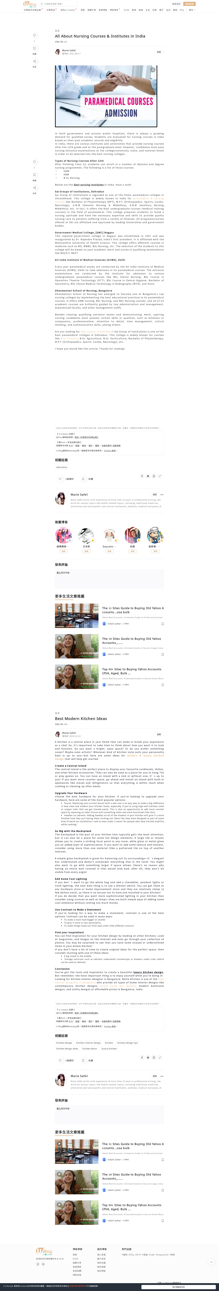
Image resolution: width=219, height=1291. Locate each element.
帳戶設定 (101, 1258)
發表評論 (63, 572)
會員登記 (176, 3)
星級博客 (103, 9)
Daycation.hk (109, 546)
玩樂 (154, 9)
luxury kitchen (109, 1048)
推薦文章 (91, 9)
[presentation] (54, 536)
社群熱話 (51, 9)
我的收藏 (101, 1262)
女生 (148, 9)
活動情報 (116, 445)
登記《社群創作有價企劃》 (87, 437)
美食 (134, 9)
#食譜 (145, 1254)
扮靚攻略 (106, 445)
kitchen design (64, 1042)
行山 (182, 9)
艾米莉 (86, 546)
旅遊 (141, 9)
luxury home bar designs (118, 985)
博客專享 (114, 9)
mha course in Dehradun (96, 331)
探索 (83, 9)
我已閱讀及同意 (178, 1287)
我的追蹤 (101, 1266)
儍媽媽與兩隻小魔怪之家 (63, 546)
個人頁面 (101, 1254)
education (61, 467)
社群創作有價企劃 (32, 9)
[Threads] (34, 209)
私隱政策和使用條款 (77, 1286)
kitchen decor (90, 1048)
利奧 (132, 546)
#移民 (172, 1254)
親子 (161, 9)
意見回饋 (77, 1270)
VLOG (126, 9)
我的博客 (101, 1270)
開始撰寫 (189, 3)
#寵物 (124, 1254)
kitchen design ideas (67, 1048)
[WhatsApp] (34, 201)
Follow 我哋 (110, 450)
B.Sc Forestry (69, 338)
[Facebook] (34, 194)
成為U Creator (68, 9)
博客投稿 (77, 1274)
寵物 (175, 9)
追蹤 (159, 51)
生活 (168, 9)
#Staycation (162, 1254)
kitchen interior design (88, 1042)
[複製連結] (34, 216)
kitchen (109, 1042)
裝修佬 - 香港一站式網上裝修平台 (155, 546)
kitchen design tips (127, 1042)
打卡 (71, 445)
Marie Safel (69, 50)
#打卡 (138, 1254)
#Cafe (152, 1254)
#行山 (131, 1254)
